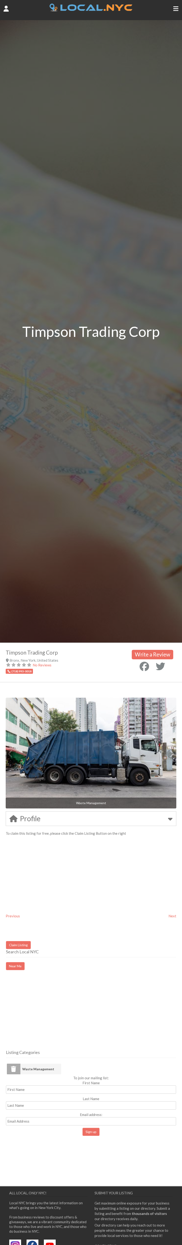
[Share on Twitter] (160, 666)
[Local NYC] (91, 10)
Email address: (91, 1114)
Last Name (91, 1099)
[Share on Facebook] (144, 666)
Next (172, 916)
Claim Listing (18, 945)
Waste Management (38, 1069)
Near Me (15, 966)
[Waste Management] (13, 1069)
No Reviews (42, 665)
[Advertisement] (46, 1014)
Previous (13, 916)
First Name (91, 1083)
